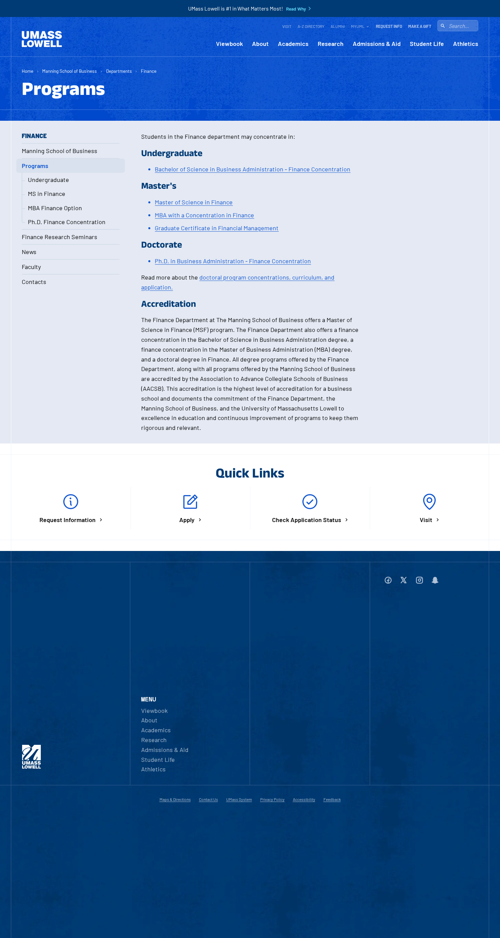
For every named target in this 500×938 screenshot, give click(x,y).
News (29, 251)
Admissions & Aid (377, 43)
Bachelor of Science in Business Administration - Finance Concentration (252, 169)
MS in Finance (46, 193)
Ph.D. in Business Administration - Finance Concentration (233, 261)
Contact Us (208, 799)
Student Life (427, 43)
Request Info (389, 26)
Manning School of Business (69, 71)
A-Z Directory (311, 26)
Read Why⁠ (296, 9)
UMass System (239, 799)
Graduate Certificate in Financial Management (217, 228)
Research (331, 43)
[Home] (42, 39)
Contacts (34, 281)
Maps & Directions (175, 799)
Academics (293, 43)
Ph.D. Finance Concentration (66, 221)
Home (27, 71)
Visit (286, 26)
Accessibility (304, 799)
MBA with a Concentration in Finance (204, 215)
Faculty (31, 266)
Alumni (338, 26)
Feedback (332, 799)
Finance (148, 71)
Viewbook (229, 43)
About (260, 43)
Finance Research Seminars (59, 236)
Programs (35, 165)
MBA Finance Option (55, 208)
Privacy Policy (272, 799)
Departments (119, 71)
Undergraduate (48, 179)
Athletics (465, 43)
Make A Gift (419, 26)
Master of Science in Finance (194, 202)
